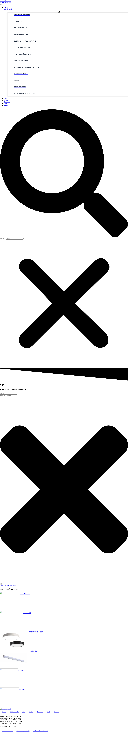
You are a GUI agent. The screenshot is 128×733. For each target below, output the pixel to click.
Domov (6, 7)
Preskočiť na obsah (5, 1)
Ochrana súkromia (7, 731)
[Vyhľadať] (0, 584)
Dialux (6, 100)
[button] (64, 173)
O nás (5, 103)
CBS (5, 98)
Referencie (7, 102)
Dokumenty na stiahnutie (40, 731)
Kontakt (6, 105)
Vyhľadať (3, 238)
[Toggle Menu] (0, 4)
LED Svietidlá (8, 9)
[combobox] (8, 395)
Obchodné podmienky (23, 731)
